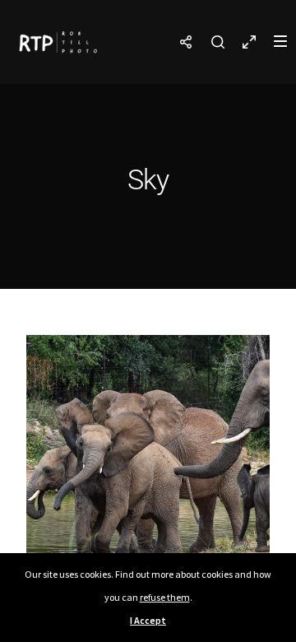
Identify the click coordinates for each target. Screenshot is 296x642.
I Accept (148, 620)
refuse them (165, 597)
